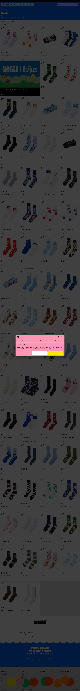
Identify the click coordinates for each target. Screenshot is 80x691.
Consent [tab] (23, 340)
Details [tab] (40, 340)
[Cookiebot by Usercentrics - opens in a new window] (58, 337)
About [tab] (56, 340)
